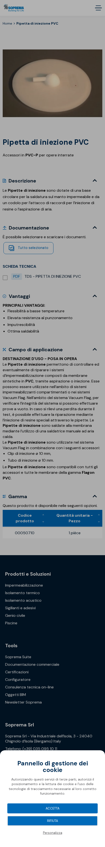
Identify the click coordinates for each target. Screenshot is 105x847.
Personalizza (52, 833)
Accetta (53, 808)
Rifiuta (52, 821)
